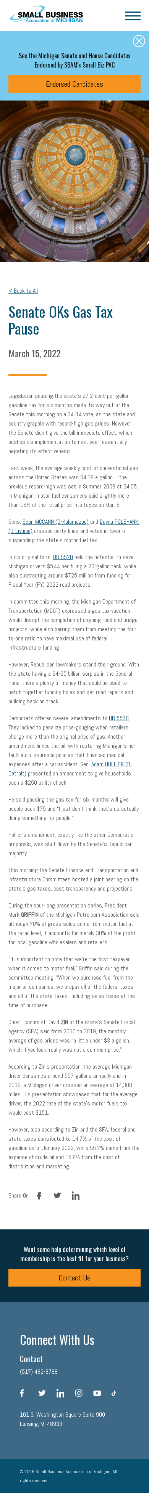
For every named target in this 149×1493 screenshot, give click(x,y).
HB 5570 (63, 557)
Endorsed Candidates (74, 84)
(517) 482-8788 (39, 1372)
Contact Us (74, 1278)
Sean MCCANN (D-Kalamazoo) (56, 522)
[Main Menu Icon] (133, 15)
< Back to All (23, 291)
